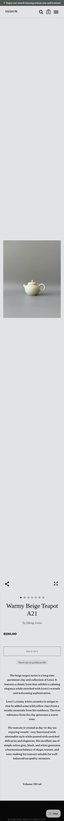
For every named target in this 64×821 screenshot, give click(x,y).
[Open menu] (56, 12)
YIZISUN (11, 11)
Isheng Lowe (34, 623)
